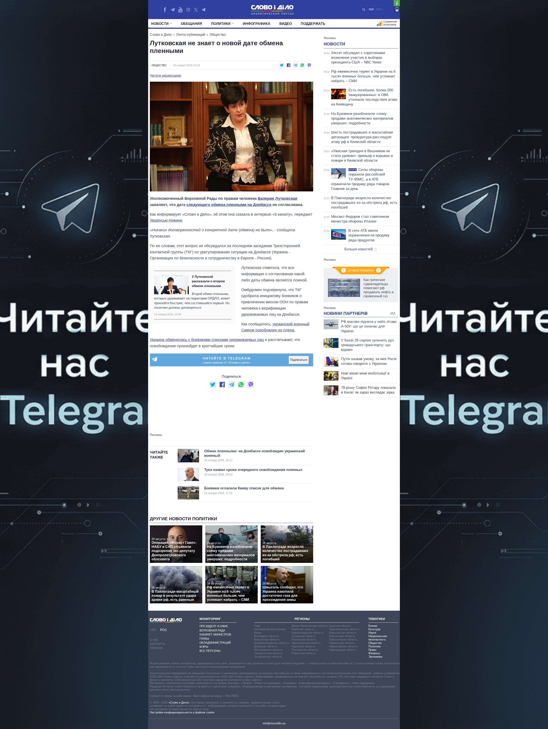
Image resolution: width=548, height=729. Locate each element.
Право (372, 649)
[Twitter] (196, 10)
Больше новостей (358, 249)
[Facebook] (165, 10)
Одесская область (303, 646)
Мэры (204, 646)
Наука (372, 632)
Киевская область (303, 629)
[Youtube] (180, 10)
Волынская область (267, 639)
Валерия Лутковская (277, 198)
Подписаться (298, 359)
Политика (374, 646)
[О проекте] (397, 3)
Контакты (157, 644)
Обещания (191, 24)
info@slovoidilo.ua (274, 723)
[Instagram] (188, 10)
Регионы (302, 619)
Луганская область (304, 636)
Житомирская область (268, 649)
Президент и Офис (214, 626)
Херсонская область (342, 636)
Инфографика (256, 24)
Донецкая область (265, 646)
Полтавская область (305, 649)
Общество (218, 34)
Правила (156, 648)
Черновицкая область (343, 649)
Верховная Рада (212, 630)
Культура (374, 629)
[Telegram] (172, 10)
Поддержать (313, 24)
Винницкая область (266, 636)
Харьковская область (342, 632)
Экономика (375, 656)
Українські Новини (166, 220)
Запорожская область (268, 656)
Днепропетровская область (271, 643)
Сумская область (340, 625)
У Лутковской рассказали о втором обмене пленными (208, 281)
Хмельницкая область (343, 639)
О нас (154, 640)
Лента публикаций (190, 34)
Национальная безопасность (377, 637)
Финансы (374, 653)
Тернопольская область (344, 629)
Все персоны (210, 650)
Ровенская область (304, 653)
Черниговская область (343, 646)
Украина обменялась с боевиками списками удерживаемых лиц (207, 340)
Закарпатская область (268, 653)
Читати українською (165, 75)
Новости (160, 24)
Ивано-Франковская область (310, 625)
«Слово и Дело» (178, 702)
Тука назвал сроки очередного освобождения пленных (253, 472)
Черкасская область (342, 643)
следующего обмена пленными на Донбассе (228, 205)
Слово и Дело (161, 34)
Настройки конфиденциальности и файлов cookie (182, 712)
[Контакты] (397, 9)
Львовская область (304, 639)
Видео (285, 24)
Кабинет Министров (215, 634)
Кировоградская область (307, 632)
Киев (257, 625)
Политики (221, 24)
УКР (371, 9)
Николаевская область (306, 643)
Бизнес (373, 625)
